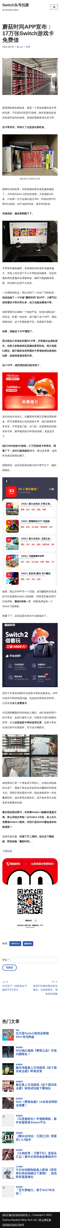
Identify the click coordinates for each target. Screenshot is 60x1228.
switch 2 (15, 944)
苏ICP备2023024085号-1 (16, 1215)
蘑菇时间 (28, 944)
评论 (5, 960)
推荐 (28, 47)
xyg (21, 47)
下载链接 (7, 851)
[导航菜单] (54, 7)
